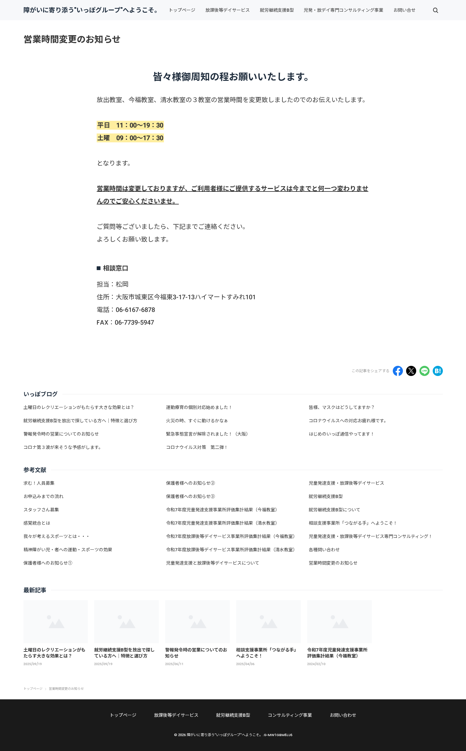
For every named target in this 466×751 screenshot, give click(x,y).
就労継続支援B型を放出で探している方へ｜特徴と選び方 (124, 653)
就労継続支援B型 (277, 10)
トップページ (182, 10)
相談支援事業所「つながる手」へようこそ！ (267, 653)
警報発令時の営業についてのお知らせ (196, 653)
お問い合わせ (343, 715)
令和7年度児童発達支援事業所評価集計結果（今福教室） (337, 653)
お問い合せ (404, 10)
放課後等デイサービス (227, 10)
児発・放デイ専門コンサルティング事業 (343, 10)
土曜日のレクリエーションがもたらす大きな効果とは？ (54, 653)
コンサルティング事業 (290, 715)
